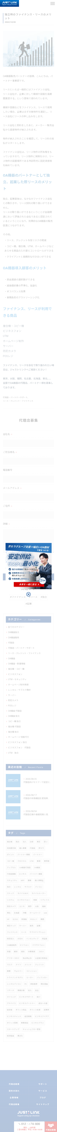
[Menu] (52, 3)
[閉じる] (28, 594)
